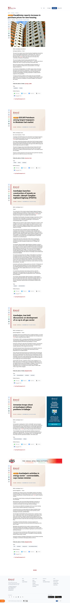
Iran (14, 375)
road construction (22, 285)
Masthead (34, 581)
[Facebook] (11, 597)
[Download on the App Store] (51, 597)
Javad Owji (32, 375)
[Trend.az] (11, 8)
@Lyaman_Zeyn (28, 158)
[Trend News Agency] (11, 579)
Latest (23, 580)
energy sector (24, 546)
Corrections (34, 586)
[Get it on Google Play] (58, 597)
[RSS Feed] (23, 597)
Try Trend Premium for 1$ (19, 99)
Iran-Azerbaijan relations (33, 546)
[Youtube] (16, 597)
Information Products (46, 581)
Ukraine (19, 162)
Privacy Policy (55, 581)
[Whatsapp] (9, 597)
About (33, 580)
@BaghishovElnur (28, 370)
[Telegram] (18, 597)
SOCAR (15, 162)
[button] (9, 22)
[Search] (41, 8)
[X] (14, 597)
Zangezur (15, 285)
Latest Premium (24, 581)
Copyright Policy (55, 583)
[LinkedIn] (20, 597)
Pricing (44, 580)
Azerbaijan (24, 162)
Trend (21, 56)
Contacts (33, 583)
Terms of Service (55, 580)
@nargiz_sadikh (28, 83)
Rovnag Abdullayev (20, 375)
